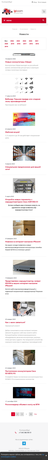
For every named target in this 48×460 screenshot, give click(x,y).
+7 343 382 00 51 (24, 432)
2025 (18, 41)
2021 (36, 41)
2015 (37, 44)
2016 (31, 44)
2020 (6, 44)
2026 (12, 41)
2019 (12, 44)
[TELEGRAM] (24, 443)
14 (31, 414)
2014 (6, 46)
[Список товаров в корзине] (44, 13)
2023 (30, 41)
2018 (18, 44)
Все (35, 414)
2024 (24, 41)
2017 (24, 44)
